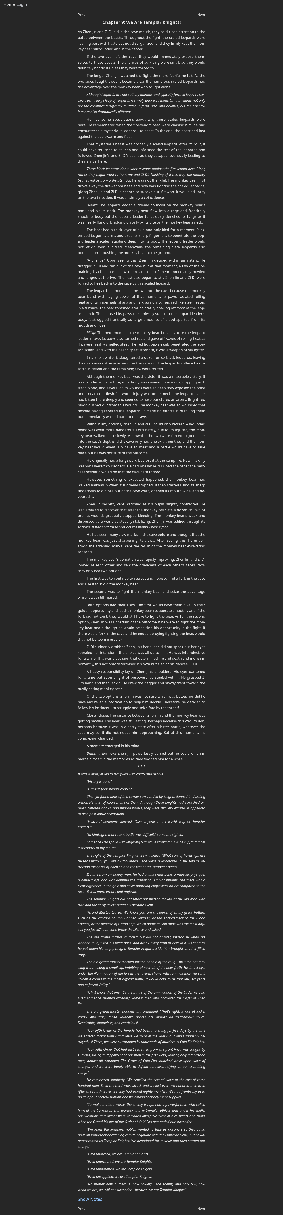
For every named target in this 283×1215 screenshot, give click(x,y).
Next (201, 14)
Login (22, 4)
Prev (81, 14)
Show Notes (90, 1199)
